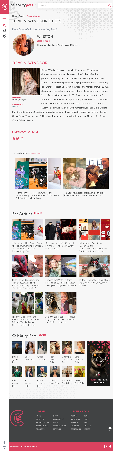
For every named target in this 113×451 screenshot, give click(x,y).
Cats (86, 419)
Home (14, 16)
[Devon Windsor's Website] (13, 138)
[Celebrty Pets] (22, 4)
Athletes (75, 422)
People (22, 16)
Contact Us (58, 419)
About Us (40, 429)
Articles (40, 419)
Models (15, 107)
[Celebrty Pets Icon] (4, 6)
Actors (74, 416)
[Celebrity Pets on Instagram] (4, 447)
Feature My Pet (43, 422)
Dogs (86, 416)
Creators (75, 426)
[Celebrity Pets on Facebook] (4, 442)
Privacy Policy (59, 426)
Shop (55, 416)
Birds (86, 422)
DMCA (55, 422)
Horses (87, 429)
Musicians (75, 419)
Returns (57, 429)
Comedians (76, 429)
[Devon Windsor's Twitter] (17, 138)
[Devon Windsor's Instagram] (21, 138)
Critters (87, 426)
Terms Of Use (42, 426)
